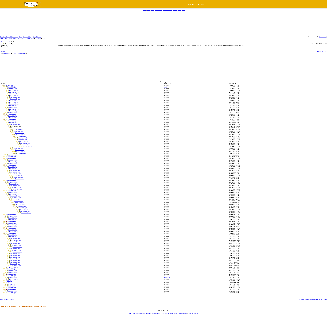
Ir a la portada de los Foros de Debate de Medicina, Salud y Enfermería (23, 306)
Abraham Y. (167, 277)
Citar (325, 51)
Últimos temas (30, 38)
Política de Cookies (182, 313)
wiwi (165, 87)
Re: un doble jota (11, 87)
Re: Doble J (11, 284)
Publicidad (190, 313)
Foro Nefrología (37, 37)
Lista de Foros (12, 38)
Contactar (301, 299)
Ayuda (45, 38)
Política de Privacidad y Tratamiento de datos (166, 313)
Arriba (3, 51)
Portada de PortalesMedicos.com (9, 37)
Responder (320, 51)
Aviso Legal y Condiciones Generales (147, 313)
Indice (14, 53)
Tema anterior (6, 53)
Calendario (21, 38)
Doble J (9, 282)
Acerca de (135, 313)
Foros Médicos (27, 37)
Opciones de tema (16, 42)
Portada (130, 313)
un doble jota (9, 85)
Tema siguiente (21, 53)
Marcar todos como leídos (7, 299)
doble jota (9, 281)
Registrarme (3, 38)
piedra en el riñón (23, 138)
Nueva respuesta (5, 42)
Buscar (38, 38)
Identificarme (322, 37)
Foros (20, 37)
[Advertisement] (163, 24)
